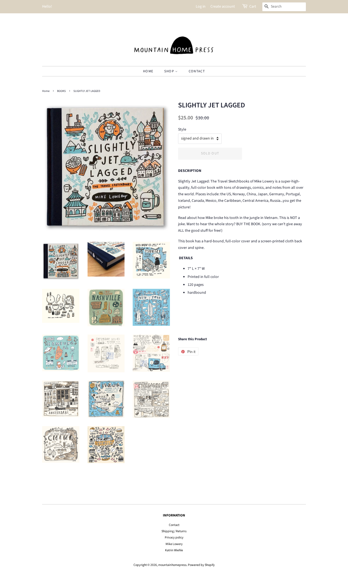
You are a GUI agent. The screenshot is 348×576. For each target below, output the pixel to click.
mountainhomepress (172, 565)
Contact (197, 71)
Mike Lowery (174, 544)
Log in (201, 6)
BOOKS (61, 91)
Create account (222, 6)
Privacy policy (174, 537)
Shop (169, 71)
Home (148, 71)
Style (182, 129)
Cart (252, 6)
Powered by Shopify (201, 565)
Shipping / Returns (174, 531)
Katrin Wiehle (174, 550)
